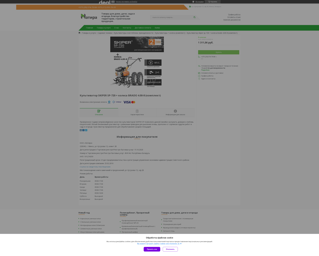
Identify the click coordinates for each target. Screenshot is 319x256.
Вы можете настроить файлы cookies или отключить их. (158, 244)
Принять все (152, 249)
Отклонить (170, 249)
